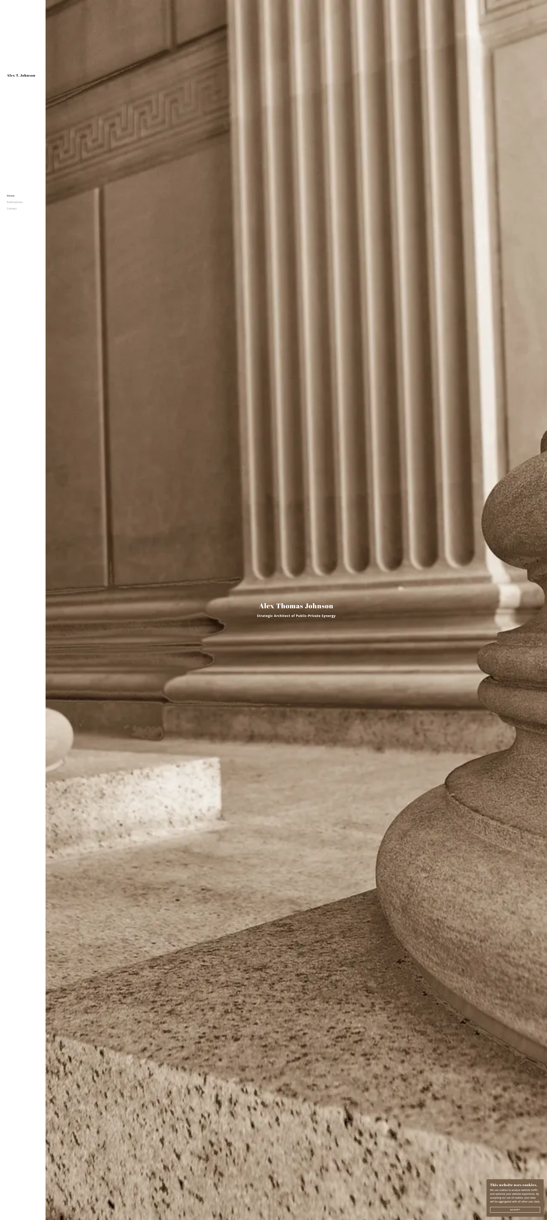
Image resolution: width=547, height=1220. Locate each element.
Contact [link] (12, 208)
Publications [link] (15, 202)
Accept (515, 1210)
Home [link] (11, 195)
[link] (21, 75)
